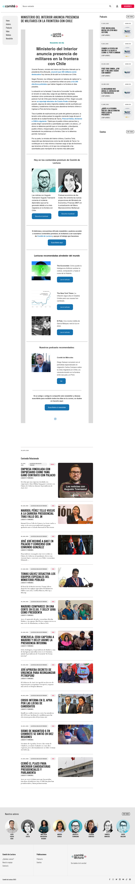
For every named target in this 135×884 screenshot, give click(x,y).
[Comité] (10, 6)
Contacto (5, 866)
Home (8, 20)
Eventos (39, 862)
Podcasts (9, 27)
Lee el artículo (65, 279)
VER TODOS (130, 16)
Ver (61, 381)
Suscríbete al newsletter (57, 407)
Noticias (8, 35)
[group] (12, 830)
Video (7, 31)
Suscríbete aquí (57, 242)
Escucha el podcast (41, 216)
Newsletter (9, 38)
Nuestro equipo (7, 862)
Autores (8, 24)
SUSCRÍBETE (128, 6)
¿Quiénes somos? (8, 859)
